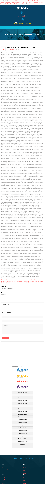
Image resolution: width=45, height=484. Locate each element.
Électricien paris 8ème (22, 408)
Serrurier (22, 447)
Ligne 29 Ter (18, 2)
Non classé (12, 49)
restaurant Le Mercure (26, 2)
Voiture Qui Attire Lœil (4, 2)
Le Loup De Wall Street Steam (7, 279)
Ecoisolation (22, 444)
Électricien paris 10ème (22, 414)
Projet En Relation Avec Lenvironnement (21, 0)
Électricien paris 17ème (22, 433)
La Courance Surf (12, 2)
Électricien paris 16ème (22, 430)
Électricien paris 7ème (22, 406)
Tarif (26, 458)
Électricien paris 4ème (22, 397)
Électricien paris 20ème (22, 441)
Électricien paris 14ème (22, 425)
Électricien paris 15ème (22, 427)
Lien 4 (24, 477)
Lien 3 (3, 477)
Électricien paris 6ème (22, 403)
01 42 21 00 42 (22, 16)
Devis (21, 458)
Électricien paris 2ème (22, 392)
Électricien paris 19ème (22, 438)
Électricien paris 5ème (22, 400)
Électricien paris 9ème (22, 411)
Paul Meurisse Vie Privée (21, 3)
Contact (31, 458)
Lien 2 (24, 467)
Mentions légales (5, 469)
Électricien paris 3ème (22, 395)
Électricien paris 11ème (22, 417)
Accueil (15, 458)
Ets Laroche (4, 467)
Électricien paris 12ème (22, 419)
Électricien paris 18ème (22, 436)
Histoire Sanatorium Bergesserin (35, 0)
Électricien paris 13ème (22, 422)
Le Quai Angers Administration (10, 3)
